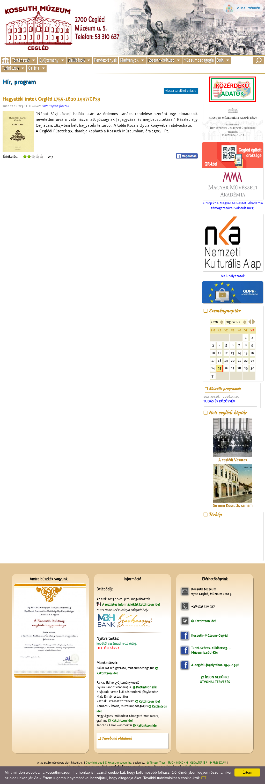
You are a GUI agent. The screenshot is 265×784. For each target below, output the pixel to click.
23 (252, 361)
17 (213, 361)
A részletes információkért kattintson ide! (131, 604)
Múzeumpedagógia (198, 60)
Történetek (21, 60)
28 (239, 368)
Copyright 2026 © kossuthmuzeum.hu (108, 762)
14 (239, 353)
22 (246, 361)
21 (239, 361)
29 (246, 368)
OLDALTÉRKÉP (198, 762)
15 (245, 353)
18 (219, 361)
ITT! (204, 778)
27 (232, 368)
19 (226, 361)
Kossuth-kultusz (161, 60)
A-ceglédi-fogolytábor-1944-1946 (215, 665)
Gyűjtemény (48, 60)
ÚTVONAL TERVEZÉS (215, 682)
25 (219, 368)
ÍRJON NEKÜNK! (178, 762)
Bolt (220, 60)
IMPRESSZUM (217, 762)
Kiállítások (76, 60)
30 (252, 368)
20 (232, 361)
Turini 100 (10, 68)
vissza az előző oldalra (180, 91)
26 (226, 368)
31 (213, 376)
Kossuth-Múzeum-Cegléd (209, 635)
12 (226, 353)
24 (213, 368)
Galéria (33, 68)
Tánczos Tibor (157, 762)
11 (219, 353)
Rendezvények (105, 60)
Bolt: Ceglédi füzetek (55, 106)
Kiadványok (129, 60)
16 (252, 353)
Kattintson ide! (146, 687)
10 (213, 353)
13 (232, 353)
